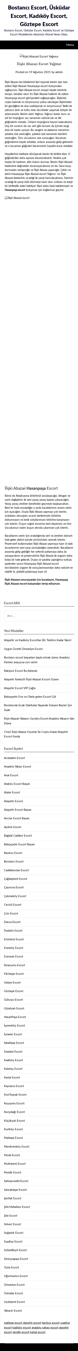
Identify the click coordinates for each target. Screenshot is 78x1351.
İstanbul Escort (13, 1051)
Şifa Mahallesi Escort (17, 1207)
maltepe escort (13, 1323)
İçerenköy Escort (14, 1025)
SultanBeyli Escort (15, 1250)
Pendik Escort (12, 1172)
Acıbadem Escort (14, 758)
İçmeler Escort (13, 1034)
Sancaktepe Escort (15, 1189)
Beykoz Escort (13, 853)
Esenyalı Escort (13, 956)
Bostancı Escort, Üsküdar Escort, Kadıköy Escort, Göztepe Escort (39, 16)
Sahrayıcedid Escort (16, 1181)
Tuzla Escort (11, 1267)
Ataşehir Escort (13, 801)
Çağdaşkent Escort (15, 879)
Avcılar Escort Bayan (16, 818)
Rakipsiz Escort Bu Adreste (20, 671)
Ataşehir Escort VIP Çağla (19, 688)
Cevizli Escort (12, 904)
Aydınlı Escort (12, 827)
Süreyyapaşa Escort (16, 1259)
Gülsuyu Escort (13, 999)
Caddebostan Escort (16, 870)
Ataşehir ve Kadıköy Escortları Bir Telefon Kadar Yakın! (37, 640)
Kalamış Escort (13, 1068)
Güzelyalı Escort (14, 1008)
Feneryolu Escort (14, 965)
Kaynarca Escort (14, 1086)
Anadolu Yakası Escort (17, 766)
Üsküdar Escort (13, 1293)
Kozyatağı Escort (14, 1112)
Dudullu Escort (13, 930)
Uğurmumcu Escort (16, 1276)
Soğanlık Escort (13, 1232)
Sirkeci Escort (12, 1224)
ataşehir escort (32, 1323)
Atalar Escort (12, 792)
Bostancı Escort (13, 861)
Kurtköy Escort (13, 1129)
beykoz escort (51, 1323)
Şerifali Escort (12, 1198)
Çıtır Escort (11, 913)
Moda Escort (12, 1155)
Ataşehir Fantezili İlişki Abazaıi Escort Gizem (31, 679)
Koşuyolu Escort (14, 1103)
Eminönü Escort (14, 939)
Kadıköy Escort (13, 1060)
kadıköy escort (21, 1327)
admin (59, 72)
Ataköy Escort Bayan (17, 784)
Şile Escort (10, 1215)
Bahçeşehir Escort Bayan (19, 844)
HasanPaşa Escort (15, 1017)
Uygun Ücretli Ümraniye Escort (23, 649)
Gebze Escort (12, 982)
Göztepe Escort (13, 991)
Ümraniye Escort (14, 1284)
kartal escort (37, 1332)
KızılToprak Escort (15, 1094)
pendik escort (20, 1332)
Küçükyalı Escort (14, 1120)
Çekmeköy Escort (15, 896)
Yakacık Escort (13, 1310)
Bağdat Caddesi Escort (18, 835)
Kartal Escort (12, 1077)
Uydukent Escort (14, 1302)
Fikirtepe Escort (14, 973)
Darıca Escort (12, 922)
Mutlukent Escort (15, 1163)
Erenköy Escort (13, 948)
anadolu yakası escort (45, 1327)
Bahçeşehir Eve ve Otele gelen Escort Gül (30, 696)
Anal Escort (11, 775)
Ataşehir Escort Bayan (17, 809)
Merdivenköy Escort (16, 1146)
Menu (70, 44)
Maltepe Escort (13, 1138)
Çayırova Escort (14, 887)
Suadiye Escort (13, 1241)
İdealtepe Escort (14, 1043)
